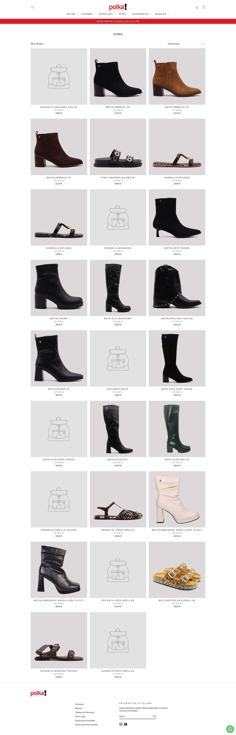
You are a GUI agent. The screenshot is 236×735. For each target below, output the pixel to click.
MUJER (71, 14)
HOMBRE (87, 14)
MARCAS (161, 14)
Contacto (79, 704)
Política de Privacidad (85, 720)
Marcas (78, 708)
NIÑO (123, 14)
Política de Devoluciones (86, 724)
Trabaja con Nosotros (84, 712)
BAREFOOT (106, 14)
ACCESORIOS (141, 14)
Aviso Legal (80, 716)
